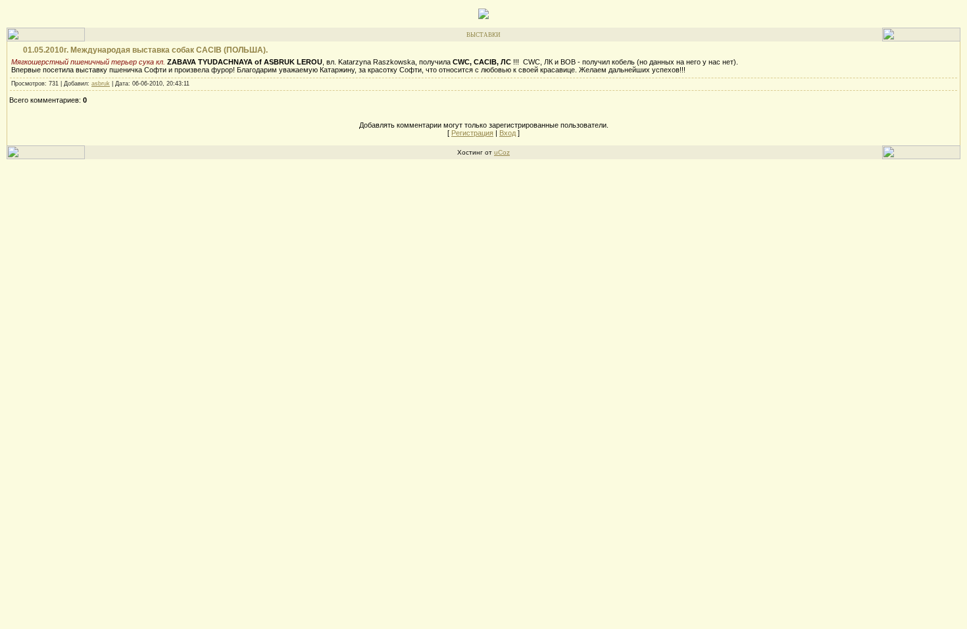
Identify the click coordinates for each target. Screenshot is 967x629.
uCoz (502, 152)
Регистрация (472, 133)
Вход (507, 133)
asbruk (100, 83)
